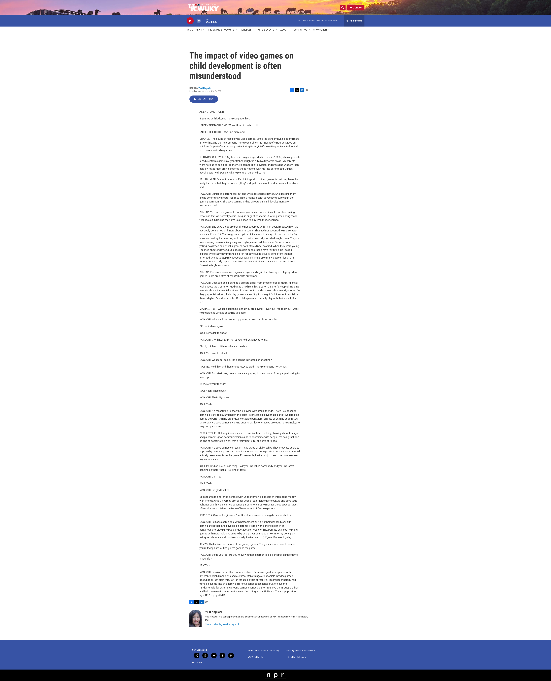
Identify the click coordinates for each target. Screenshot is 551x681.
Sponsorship (321, 30)
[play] (190, 21)
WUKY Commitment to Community (263, 651)
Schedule (246, 30)
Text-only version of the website (300, 651)
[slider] (203, 20)
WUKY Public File (255, 657)
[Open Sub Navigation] (204, 30)
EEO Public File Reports (296, 657)
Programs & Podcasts (221, 30)
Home (190, 30)
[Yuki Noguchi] (195, 618)
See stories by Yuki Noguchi (222, 624)
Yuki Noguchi (204, 88)
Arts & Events (266, 30)
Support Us (300, 30)
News (199, 30)
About (284, 30)
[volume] (198, 21)
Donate (357, 7)
